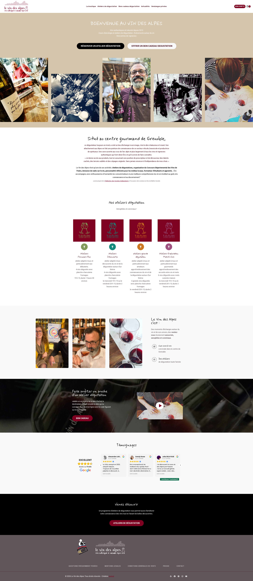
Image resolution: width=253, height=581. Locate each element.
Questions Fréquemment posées (83, 566)
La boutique (91, 6)
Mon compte (240, 6)
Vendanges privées (159, 6)
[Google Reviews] (171, 576)
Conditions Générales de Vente (142, 566)
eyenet (111, 576)
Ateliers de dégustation (107, 6)
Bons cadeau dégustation (129, 6)
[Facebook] (174, 576)
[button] (160, 405)
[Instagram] (182, 576)
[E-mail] (186, 576)
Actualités (145, 6)
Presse (166, 566)
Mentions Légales (113, 566)
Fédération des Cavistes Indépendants (117, 181)
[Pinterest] (178, 576)
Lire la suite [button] (106, 474)
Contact (180, 566)
